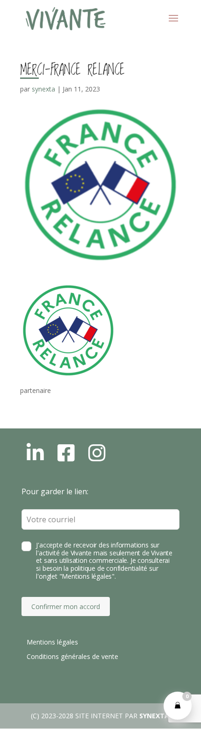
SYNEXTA (154, 715)
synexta (43, 88)
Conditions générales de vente (72, 656)
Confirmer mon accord (65, 606)
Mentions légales (52, 642)
